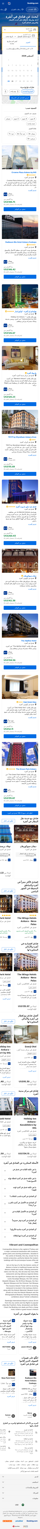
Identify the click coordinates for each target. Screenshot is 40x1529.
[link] (32, 119)
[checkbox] (8, 60)
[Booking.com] (33, 3)
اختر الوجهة (29, 28)
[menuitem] (32, 9)
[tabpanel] (20, 70)
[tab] (28, 42)
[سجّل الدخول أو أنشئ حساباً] (9, 3)
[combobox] (20, 30)
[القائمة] (3, 3)
